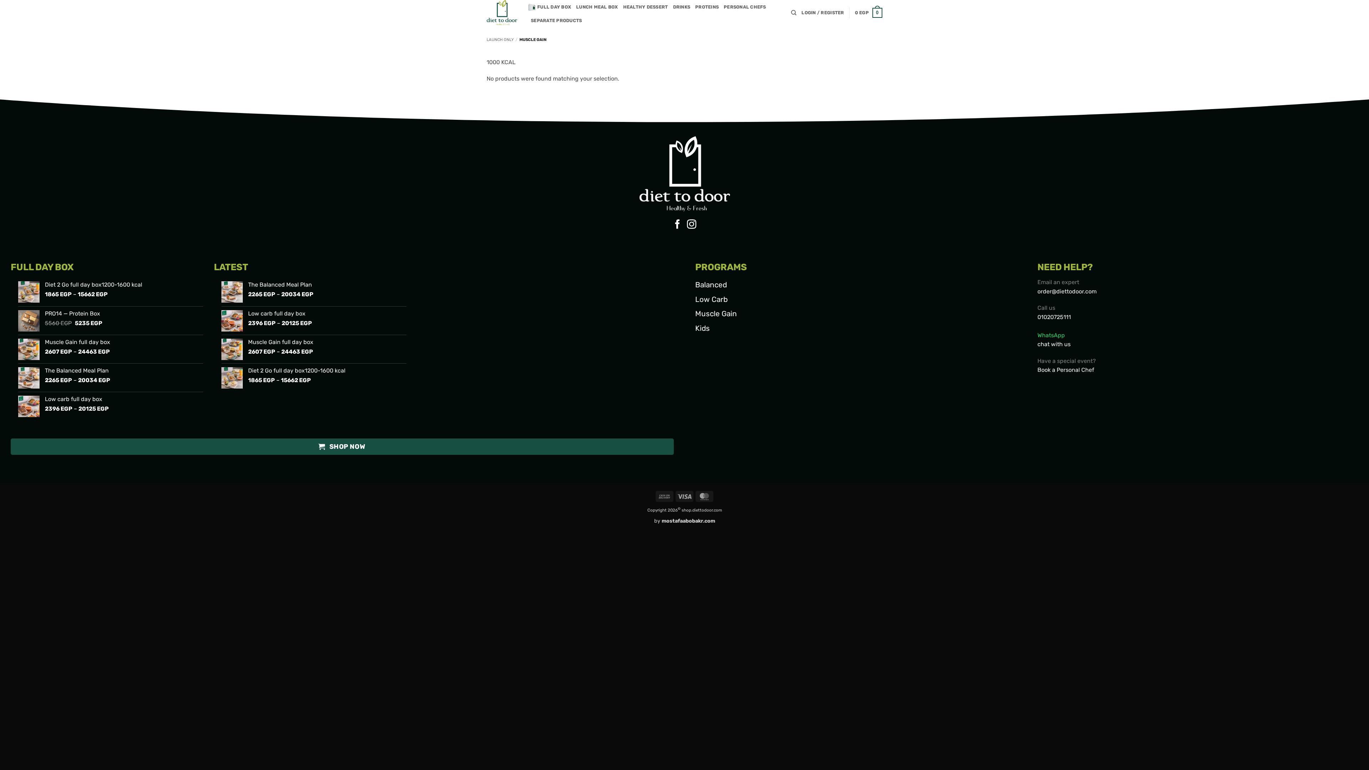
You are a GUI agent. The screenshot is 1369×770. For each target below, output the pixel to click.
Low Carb (711, 299)
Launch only (500, 39)
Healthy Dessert (645, 7)
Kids (702, 328)
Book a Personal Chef (1065, 369)
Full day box (554, 7)
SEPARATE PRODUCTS (556, 20)
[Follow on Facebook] (677, 225)
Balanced (711, 285)
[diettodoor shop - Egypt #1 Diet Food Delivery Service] (502, 13)
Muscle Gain (716, 313)
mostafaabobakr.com (688, 521)
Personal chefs (745, 7)
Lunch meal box (597, 7)
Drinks (682, 7)
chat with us (1054, 344)
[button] (822, 12)
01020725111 (1054, 317)
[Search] (793, 13)
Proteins (707, 7)
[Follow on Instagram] (691, 225)
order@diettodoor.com (1067, 291)
